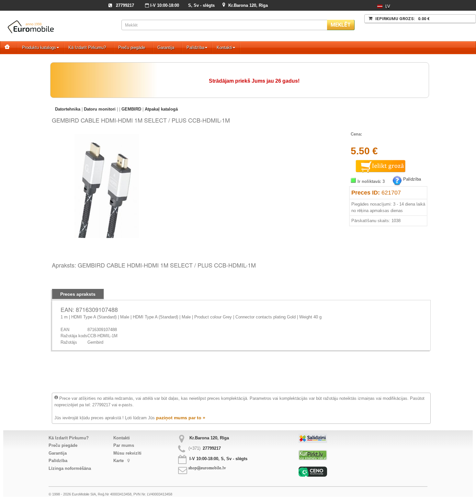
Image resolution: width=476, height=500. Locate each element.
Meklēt (341, 25)
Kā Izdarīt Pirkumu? (87, 47)
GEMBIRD (131, 109)
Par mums (123, 445)
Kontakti (224, 47)
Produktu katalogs (39, 47)
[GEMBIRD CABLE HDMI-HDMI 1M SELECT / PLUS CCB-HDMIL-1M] (106, 137)
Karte (119, 460)
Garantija (165, 47)
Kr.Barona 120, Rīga (248, 5)
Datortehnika (67, 109)
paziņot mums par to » (180, 417)
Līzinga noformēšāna (70, 468)
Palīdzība (195, 47)
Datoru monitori (100, 109)
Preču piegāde (131, 47)
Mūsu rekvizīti (127, 453)
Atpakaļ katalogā (161, 109)
